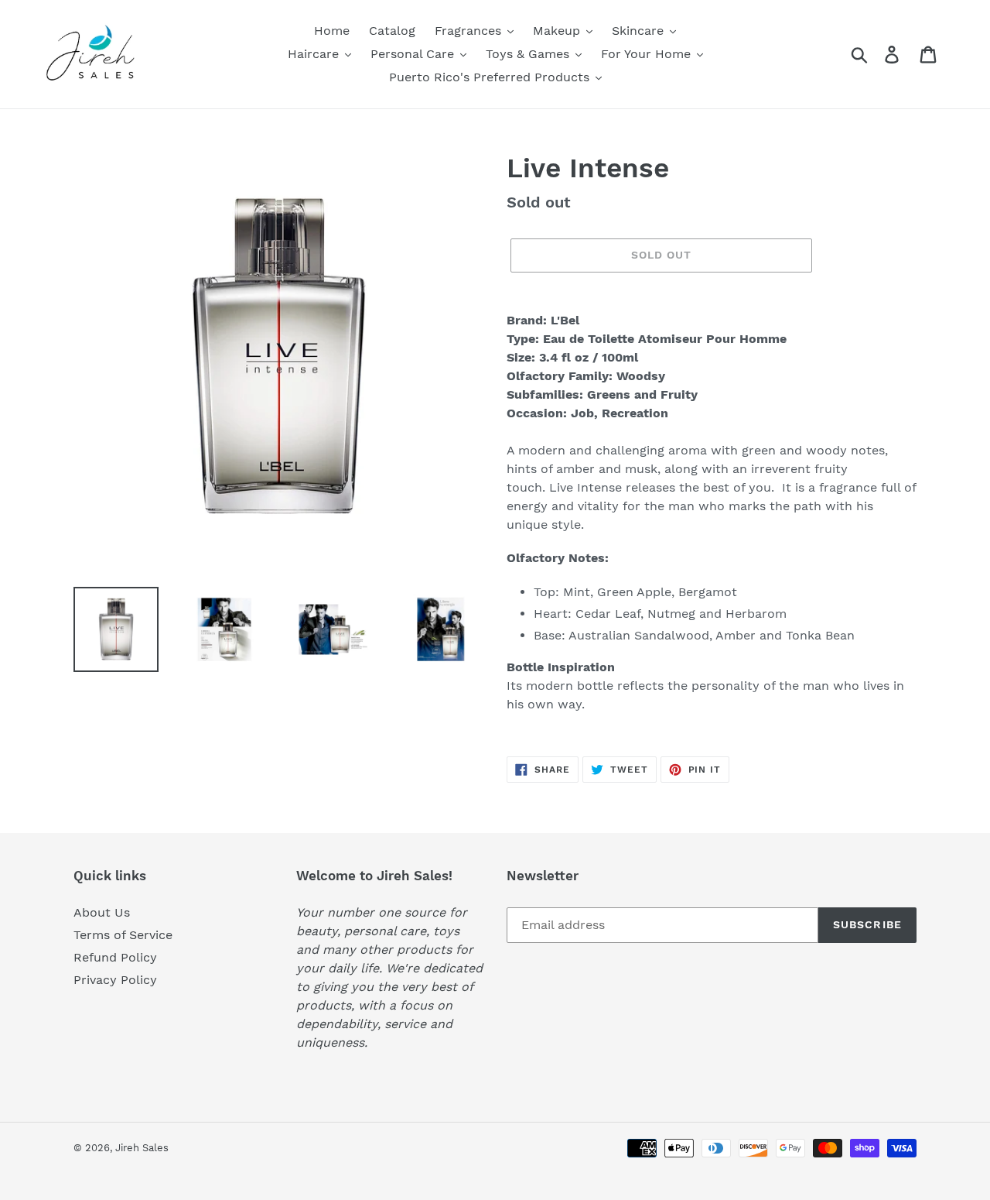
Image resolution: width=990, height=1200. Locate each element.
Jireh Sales (142, 1148)
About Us (101, 912)
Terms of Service (122, 934)
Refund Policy (115, 957)
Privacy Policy (115, 979)
